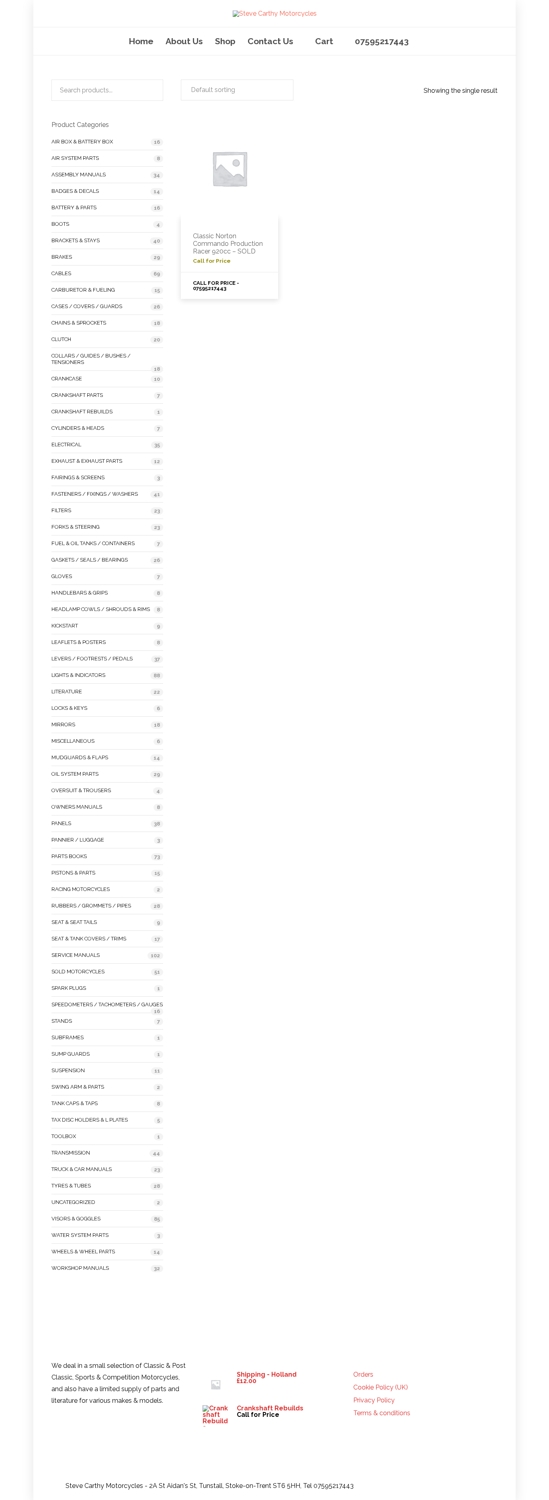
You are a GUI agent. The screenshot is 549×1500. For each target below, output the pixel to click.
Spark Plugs (68, 988)
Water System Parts (80, 1235)
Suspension (68, 1070)
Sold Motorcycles (77, 972)
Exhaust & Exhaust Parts (86, 461)
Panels (61, 823)
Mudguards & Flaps (79, 757)
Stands (61, 1021)
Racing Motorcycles (80, 889)
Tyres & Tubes (71, 1186)
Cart (324, 41)
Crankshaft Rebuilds (82, 412)
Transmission (70, 1153)
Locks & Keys (69, 708)
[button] (237, 90)
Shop (225, 41)
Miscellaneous (72, 741)
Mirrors (63, 724)
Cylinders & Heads (77, 428)
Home (141, 41)
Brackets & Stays (75, 240)
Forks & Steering (75, 527)
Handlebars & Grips (79, 593)
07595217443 (382, 41)
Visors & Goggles (75, 1219)
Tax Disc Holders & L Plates (89, 1120)
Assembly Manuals (78, 175)
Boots (60, 224)
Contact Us (270, 41)
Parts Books (69, 856)
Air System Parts (75, 158)
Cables (61, 273)
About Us (184, 41)
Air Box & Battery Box (82, 142)
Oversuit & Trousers (81, 790)
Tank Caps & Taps (74, 1103)
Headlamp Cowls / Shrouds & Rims (100, 609)
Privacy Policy (374, 1400)
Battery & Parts (73, 207)
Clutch (61, 339)
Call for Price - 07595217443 (216, 285)
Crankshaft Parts (77, 395)
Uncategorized (73, 1202)
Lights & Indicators (78, 675)
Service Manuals (75, 955)
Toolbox (63, 1136)
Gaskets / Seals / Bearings (89, 560)
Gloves (61, 576)
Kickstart (64, 626)
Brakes (61, 257)
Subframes (67, 1037)
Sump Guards (70, 1054)
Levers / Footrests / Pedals (92, 659)
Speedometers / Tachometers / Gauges (107, 1004)
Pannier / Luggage (77, 840)
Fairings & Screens (77, 477)
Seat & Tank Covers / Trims (88, 939)
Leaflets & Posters (78, 642)
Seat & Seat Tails (74, 922)
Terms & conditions (381, 1413)
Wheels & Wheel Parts (83, 1252)
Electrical (66, 444)
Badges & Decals (75, 191)
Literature (66, 692)
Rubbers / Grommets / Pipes (91, 906)
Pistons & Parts (73, 873)
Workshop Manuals (80, 1268)
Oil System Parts (74, 774)
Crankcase (66, 379)
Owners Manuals (76, 807)
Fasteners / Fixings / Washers (94, 494)
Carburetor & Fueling (83, 290)
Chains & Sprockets (78, 323)
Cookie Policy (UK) (380, 1387)
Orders (363, 1374)
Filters (61, 510)
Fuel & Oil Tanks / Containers (93, 543)
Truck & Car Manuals (81, 1169)
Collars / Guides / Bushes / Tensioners (91, 359)
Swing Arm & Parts (77, 1087)
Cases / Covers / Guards (86, 306)
